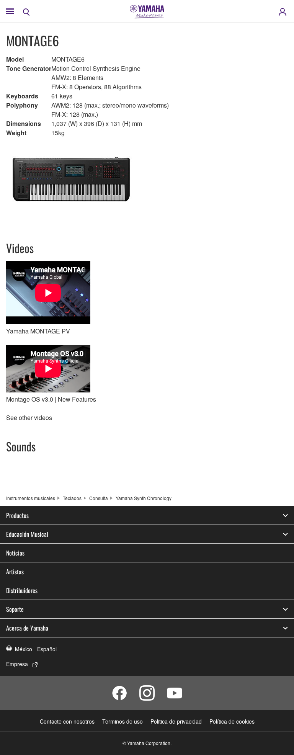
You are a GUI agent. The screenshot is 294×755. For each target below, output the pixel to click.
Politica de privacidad (176, 721)
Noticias (15, 552)
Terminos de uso (122, 721)
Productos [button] (17, 515)
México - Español (36, 649)
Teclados (72, 498)
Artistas (15, 571)
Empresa (17, 664)
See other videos (29, 417)
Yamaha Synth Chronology (144, 498)
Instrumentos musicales (30, 498)
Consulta (98, 498)
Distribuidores (22, 590)
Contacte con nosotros (67, 721)
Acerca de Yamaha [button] (27, 627)
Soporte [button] (15, 609)
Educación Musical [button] (27, 534)
